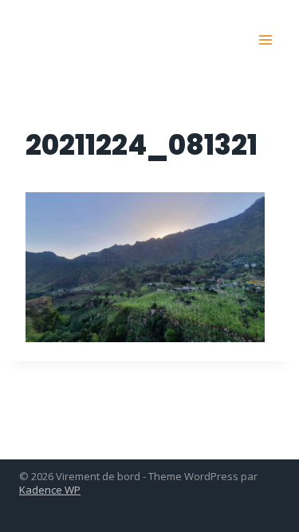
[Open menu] (265, 39)
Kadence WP (50, 490)
